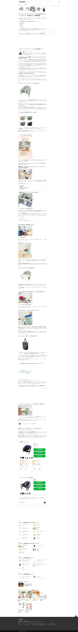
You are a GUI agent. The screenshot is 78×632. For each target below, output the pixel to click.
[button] (31, 450)
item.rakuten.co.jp (30, 125)
